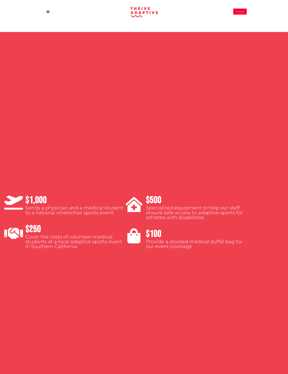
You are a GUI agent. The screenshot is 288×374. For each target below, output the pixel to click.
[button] (47, 11)
